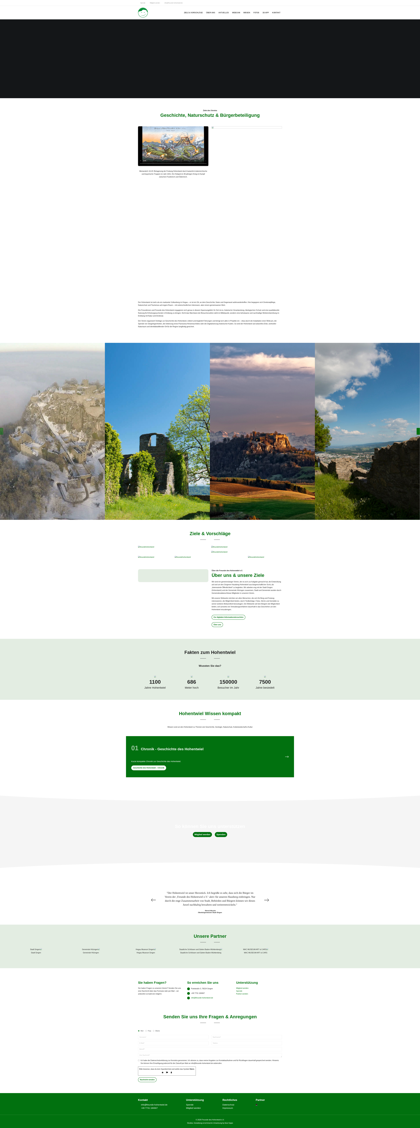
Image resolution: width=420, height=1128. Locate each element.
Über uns (217, 625)
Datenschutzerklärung (159, 1060)
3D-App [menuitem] (265, 13)
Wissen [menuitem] (246, 13)
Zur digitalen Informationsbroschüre (228, 617)
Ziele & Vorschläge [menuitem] (193, 13)
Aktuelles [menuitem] (223, 13)
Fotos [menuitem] (256, 13)
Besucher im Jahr (228, 687)
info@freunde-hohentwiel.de (173, 3)
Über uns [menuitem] (210, 13)
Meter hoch (192, 687)
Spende (142, 3)
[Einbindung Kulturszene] (210, 557)
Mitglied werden (154, 3)
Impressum (227, 1108)
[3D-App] (265, 557)
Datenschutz (228, 1105)
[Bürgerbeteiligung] (155, 557)
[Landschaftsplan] (246, 547)
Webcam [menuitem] (236, 13)
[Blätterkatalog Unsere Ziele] (173, 547)
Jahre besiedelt (265, 687)
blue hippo (229, 1123)
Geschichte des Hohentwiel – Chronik (148, 768)
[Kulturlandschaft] (246, 552)
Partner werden (242, 994)
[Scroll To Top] (416, 1125)
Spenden (221, 834)
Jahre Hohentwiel (155, 687)
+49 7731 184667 (149, 1108)
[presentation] (418, 431)
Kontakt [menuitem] (276, 13)
